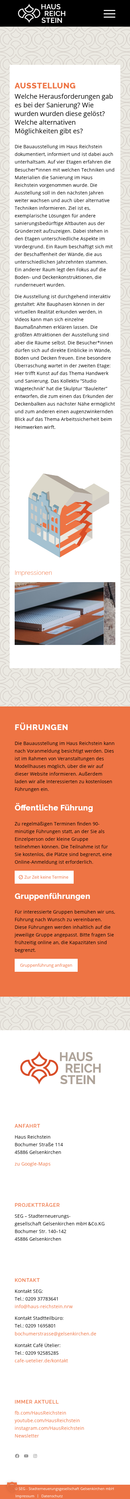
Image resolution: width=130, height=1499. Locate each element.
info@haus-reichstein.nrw (44, 1306)
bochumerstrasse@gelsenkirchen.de (55, 1333)
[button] (12, 1487)
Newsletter (27, 1436)
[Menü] (106, 13)
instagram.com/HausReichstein (49, 1428)
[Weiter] (100, 612)
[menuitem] (106, 13)
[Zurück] (30, 612)
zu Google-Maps (33, 1164)
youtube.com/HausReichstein (47, 1420)
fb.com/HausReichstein (40, 1413)
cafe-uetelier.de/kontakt (41, 1360)
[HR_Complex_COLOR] (55, 13)
